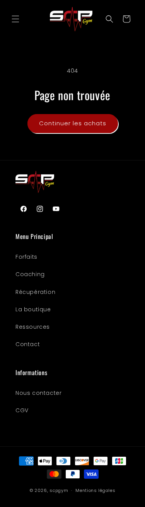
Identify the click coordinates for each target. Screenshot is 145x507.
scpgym (58, 490)
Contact (27, 344)
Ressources (32, 327)
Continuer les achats (72, 123)
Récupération (35, 292)
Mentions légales (95, 490)
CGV (22, 410)
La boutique (33, 309)
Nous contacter (38, 393)
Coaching (30, 274)
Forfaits (26, 257)
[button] (15, 18)
